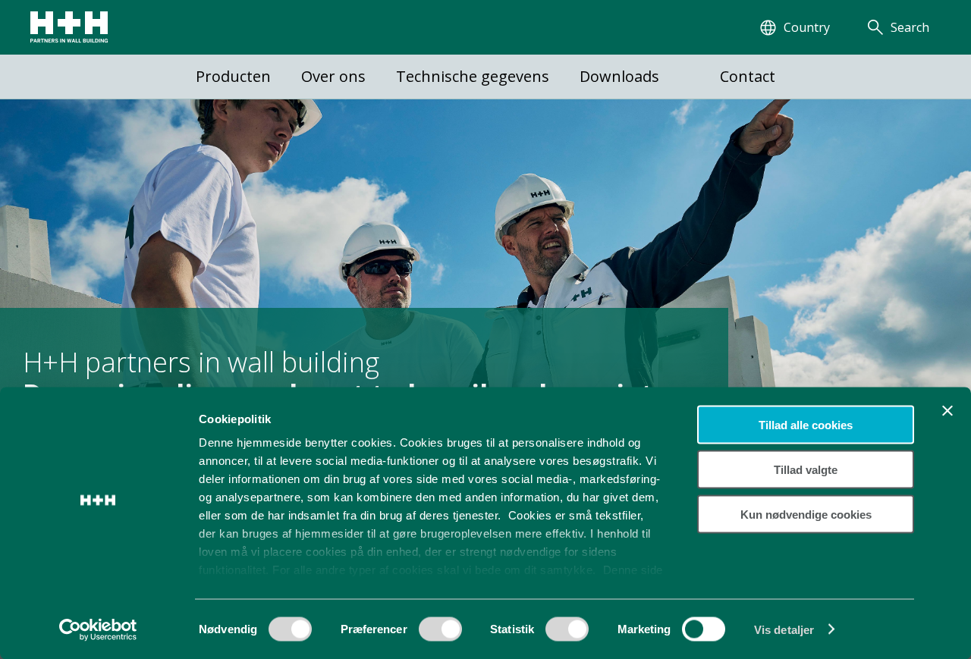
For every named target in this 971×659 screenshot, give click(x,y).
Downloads (619, 76)
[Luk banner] (947, 411)
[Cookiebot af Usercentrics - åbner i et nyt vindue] (98, 629)
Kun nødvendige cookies (806, 513)
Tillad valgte (805, 469)
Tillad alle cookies (806, 425)
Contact (747, 76)
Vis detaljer (784, 629)
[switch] (440, 634)
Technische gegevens (472, 76)
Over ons (333, 76)
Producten (233, 76)
